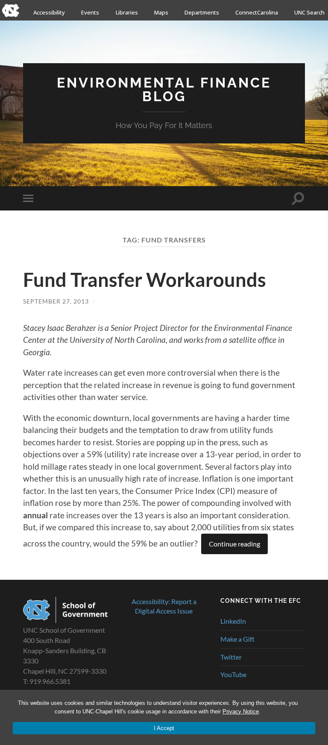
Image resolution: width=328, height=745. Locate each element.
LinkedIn (233, 621)
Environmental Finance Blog (164, 89)
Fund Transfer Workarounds (144, 279)
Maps (161, 12)
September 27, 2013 (56, 301)
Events (90, 12)
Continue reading (234, 544)
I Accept (164, 728)
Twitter (231, 657)
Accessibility (49, 12)
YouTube (233, 674)
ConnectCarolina (256, 12)
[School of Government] (65, 620)
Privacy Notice (241, 711)
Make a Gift (237, 639)
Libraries (127, 12)
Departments (201, 12)
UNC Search (309, 12)
